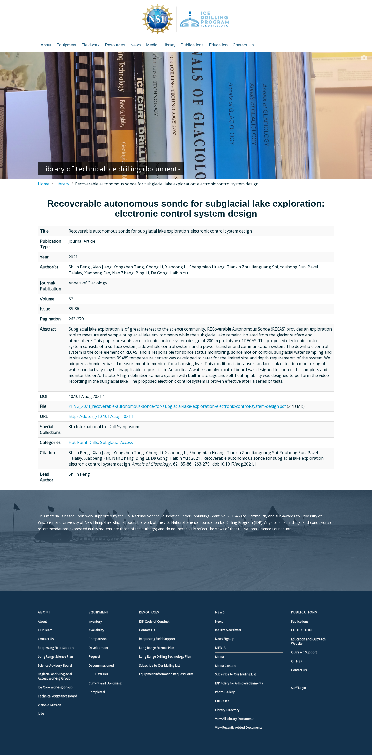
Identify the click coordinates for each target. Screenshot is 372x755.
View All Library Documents (234, 719)
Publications (192, 45)
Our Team (45, 630)
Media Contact (225, 666)
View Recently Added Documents (238, 727)
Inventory (95, 621)
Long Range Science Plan (55, 656)
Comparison (98, 639)
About (45, 45)
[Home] (186, 19)
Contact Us (243, 45)
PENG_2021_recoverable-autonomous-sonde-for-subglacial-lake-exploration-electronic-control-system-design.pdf (177, 406)
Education (218, 45)
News (135, 45)
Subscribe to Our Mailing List (159, 665)
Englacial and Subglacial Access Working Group (55, 676)
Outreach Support (304, 652)
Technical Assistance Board (57, 696)
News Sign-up (224, 639)
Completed (97, 692)
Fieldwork (90, 45)
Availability (96, 630)
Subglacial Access (116, 442)
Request (94, 656)
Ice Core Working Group (55, 687)
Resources (115, 45)
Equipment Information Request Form (166, 674)
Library (169, 45)
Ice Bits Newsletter (228, 630)
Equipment (66, 45)
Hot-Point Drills (83, 442)
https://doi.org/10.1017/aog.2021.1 (101, 416)
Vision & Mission (49, 705)
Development (98, 648)
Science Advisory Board (55, 665)
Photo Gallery (225, 692)
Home (43, 184)
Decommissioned (101, 665)
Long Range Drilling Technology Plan (165, 656)
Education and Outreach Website (308, 641)
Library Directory (227, 710)
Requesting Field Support (56, 648)
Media (151, 45)
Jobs (41, 713)
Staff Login (298, 688)
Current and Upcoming (105, 683)
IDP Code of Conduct (154, 621)
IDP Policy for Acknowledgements (239, 683)
